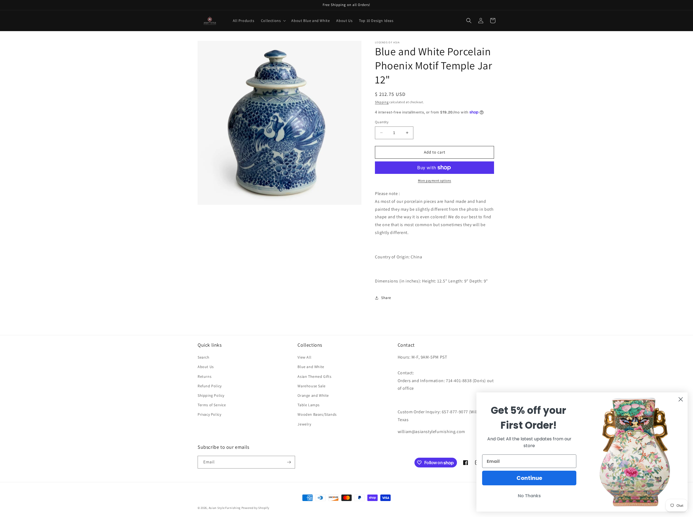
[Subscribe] (289, 462)
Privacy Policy (209, 414)
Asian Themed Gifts (314, 376)
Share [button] (386, 297)
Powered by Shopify (255, 508)
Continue (529, 478)
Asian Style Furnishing (225, 508)
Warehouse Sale (311, 385)
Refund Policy (210, 385)
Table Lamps (309, 404)
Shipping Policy (211, 395)
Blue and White (311, 366)
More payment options (434, 180)
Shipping (382, 102)
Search (204, 357)
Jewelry (304, 424)
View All (304, 357)
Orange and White (313, 395)
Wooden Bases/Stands (317, 414)
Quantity (381, 122)
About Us (206, 366)
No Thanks (529, 496)
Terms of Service (212, 404)
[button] (273, 20)
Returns (204, 376)
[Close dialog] (680, 399)
